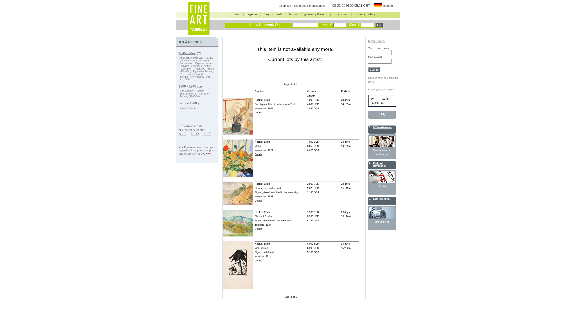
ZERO (187, 79)
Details (258, 112)
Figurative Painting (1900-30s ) (194, 95)
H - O (195, 134)
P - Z (207, 134)
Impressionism (188, 108)
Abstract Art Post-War (191, 57)
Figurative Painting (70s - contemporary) (196, 72)
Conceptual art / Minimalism (194, 60)
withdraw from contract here (382, 101)
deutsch (387, 5)
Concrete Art (186, 63)
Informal (184, 76)
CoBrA (209, 57)
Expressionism (203, 63)
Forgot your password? (381, 89)
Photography (197, 76)
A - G (182, 134)
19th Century (187, 91)
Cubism (200, 91)
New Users (376, 41)
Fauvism (184, 66)
